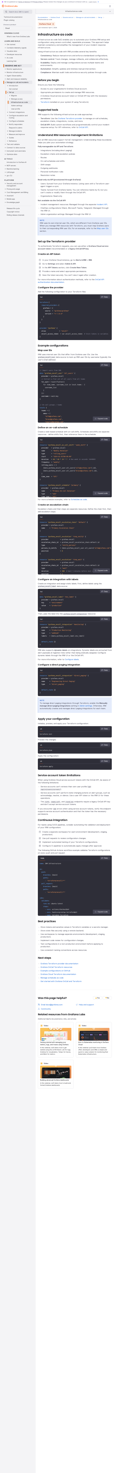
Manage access (17, 99)
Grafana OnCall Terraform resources (56, 967)
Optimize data (12, 154)
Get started (11, 44)
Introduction (13, 86)
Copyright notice (13, 212)
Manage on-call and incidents (85, 17)
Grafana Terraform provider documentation (59, 963)
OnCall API (83, 127)
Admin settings (85, 706)
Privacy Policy (38, 2)
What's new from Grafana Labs (18, 36)
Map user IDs (102, 228)
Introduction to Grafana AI (16, 162)
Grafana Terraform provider (70, 118)
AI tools (8, 159)
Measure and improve (17, 134)
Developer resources (14, 54)
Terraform (45, 102)
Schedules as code (79, 499)
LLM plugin (10, 172)
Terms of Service (24, 2)
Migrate (14, 96)
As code (10, 58)
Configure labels (72, 659)
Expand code (103, 419)
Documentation (43, 17)
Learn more (93, 2)
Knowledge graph (13, 202)
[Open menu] (110, 6)
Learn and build (12, 41)
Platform (9, 180)
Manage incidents (15, 131)
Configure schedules (16, 121)
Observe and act (68, 17)
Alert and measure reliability (17, 79)
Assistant (10, 196)
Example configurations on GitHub (55, 971)
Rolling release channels (15, 215)
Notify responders (15, 124)
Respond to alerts (15, 128)
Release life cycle (13, 208)
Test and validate (13, 144)
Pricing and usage (13, 189)
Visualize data (12, 51)
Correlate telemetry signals (16, 48)
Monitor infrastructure (15, 72)
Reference (13, 141)
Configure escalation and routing (18, 117)
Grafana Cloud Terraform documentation (58, 974)
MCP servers (11, 165)
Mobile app (11, 199)
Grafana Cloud (55, 17)
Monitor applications (14, 69)
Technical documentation (13, 17)
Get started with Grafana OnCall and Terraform (61, 981)
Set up (100, 17)
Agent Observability (14, 76)
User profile (15, 109)
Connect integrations (17, 112)
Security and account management (15, 185)
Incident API (102, 204)
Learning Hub (11, 61)
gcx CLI (9, 175)
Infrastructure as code (19, 102)
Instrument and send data (16, 151)
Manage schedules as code (52, 978)
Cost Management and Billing (17, 192)
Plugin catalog (9, 20)
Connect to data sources (16, 148)
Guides (11, 138)
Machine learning (13, 169)
